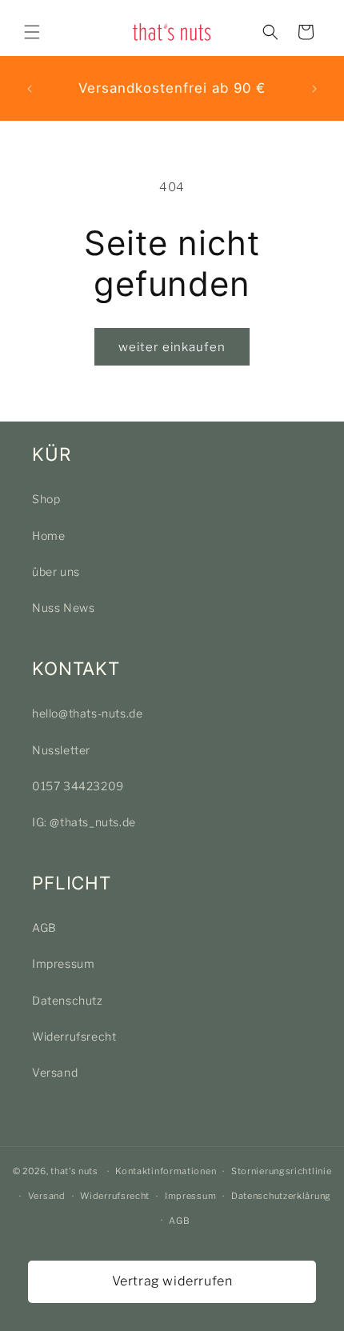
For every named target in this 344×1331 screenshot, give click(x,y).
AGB (44, 927)
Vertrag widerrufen (172, 1281)
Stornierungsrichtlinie (281, 1171)
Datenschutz (67, 1000)
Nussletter (61, 750)
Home (48, 535)
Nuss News (63, 607)
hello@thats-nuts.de (87, 713)
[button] (32, 32)
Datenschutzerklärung (281, 1195)
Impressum (63, 963)
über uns (56, 571)
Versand (55, 1072)
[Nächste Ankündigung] (314, 88)
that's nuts (74, 1171)
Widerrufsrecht (74, 1036)
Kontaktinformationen (165, 1171)
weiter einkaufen (172, 347)
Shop (46, 499)
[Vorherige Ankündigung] (29, 88)
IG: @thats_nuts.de (84, 822)
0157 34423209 (78, 786)
